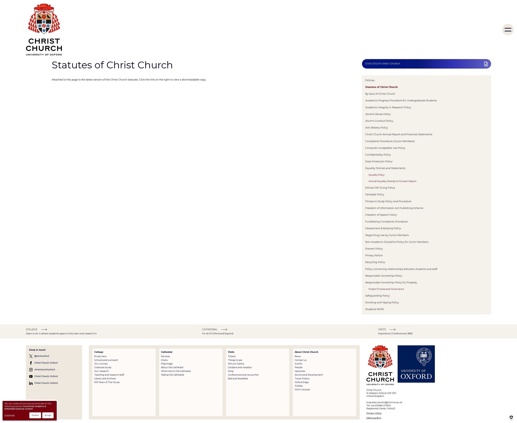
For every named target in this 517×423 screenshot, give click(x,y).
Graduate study (102, 367)
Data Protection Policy (378, 161)
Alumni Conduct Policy (379, 120)
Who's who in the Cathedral (176, 371)
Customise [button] (10, 415)
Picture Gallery (236, 363)
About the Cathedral (172, 367)
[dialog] (30, 410)
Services (165, 356)
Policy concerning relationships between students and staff (401, 269)
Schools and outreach (106, 360)
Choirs (164, 360)
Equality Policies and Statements (385, 168)
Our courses (101, 363)
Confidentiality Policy (378, 154)
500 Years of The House (107, 382)
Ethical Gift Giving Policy (380, 187)
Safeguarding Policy (377, 295)
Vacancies (300, 371)
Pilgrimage (167, 363)
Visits (231, 352)
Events (298, 363)
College (98, 352)
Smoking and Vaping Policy (382, 302)
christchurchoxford (44, 369)
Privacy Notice (374, 255)
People (299, 367)
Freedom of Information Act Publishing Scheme (394, 208)
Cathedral (166, 352)
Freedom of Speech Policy (381, 214)
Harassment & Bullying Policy (383, 228)
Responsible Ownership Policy (383, 275)
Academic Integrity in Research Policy (388, 107)
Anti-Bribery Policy (376, 127)
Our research (101, 371)
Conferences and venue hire (243, 375)
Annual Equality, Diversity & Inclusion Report (392, 181)
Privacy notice (373, 413)
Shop (231, 371)
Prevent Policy (374, 248)
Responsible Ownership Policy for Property (391, 282)
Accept (48, 415)
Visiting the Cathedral (172, 375)
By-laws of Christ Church (380, 93)
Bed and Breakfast (238, 378)
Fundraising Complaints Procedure (386, 221)
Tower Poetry (302, 378)
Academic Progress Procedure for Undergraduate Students (401, 100)
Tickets (232, 356)
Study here (100, 356)
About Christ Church (306, 352)
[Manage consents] (511, 417)
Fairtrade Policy (374, 194)
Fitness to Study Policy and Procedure (388, 201)
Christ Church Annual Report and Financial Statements (398, 134)
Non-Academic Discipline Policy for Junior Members (396, 241)
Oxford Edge (302, 382)
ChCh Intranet (302, 389)
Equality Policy (377, 175)
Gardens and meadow (240, 367)
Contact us (300, 360)
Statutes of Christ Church (381, 87)
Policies (370, 80)
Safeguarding (373, 418)
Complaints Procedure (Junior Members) (390, 141)
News (298, 356)
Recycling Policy (375, 262)
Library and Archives (105, 378)
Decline (35, 415)
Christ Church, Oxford (46, 363)
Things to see (235, 360)
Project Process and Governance (386, 289)
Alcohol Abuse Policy (378, 114)
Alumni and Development (309, 375)
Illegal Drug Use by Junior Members (387, 235)
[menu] (508, 29)
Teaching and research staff (109, 375)
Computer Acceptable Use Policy (385, 148)
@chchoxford (41, 356)
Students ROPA (374, 309)
